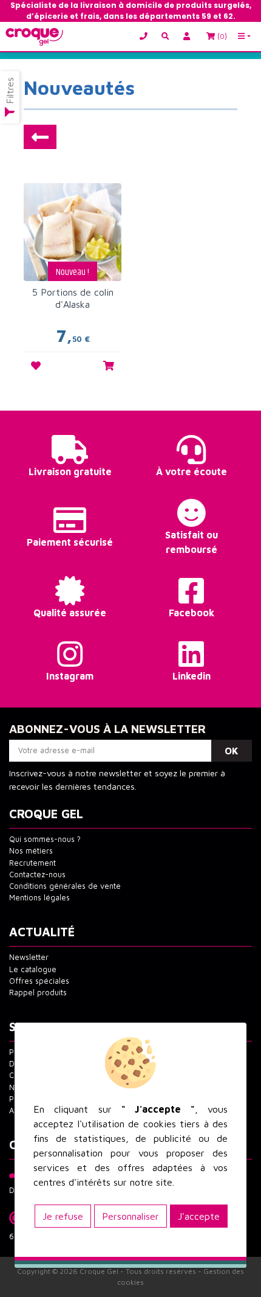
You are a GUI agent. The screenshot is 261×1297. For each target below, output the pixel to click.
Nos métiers (31, 850)
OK (232, 750)
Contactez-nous (37, 874)
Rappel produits (38, 992)
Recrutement (32, 863)
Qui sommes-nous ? (45, 839)
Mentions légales (39, 897)
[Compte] (188, 36)
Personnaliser (130, 1216)
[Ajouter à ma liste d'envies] (36, 366)
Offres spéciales (39, 981)
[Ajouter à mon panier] (108, 366)
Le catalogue (32, 969)
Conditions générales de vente (65, 886)
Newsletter (29, 957)
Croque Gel (99, 1271)
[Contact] (146, 36)
